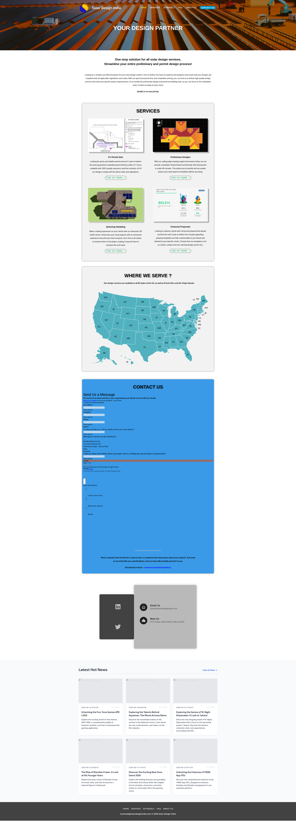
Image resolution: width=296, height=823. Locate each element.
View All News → (210, 670)
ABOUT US (191, 7)
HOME (143, 7)
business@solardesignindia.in (157, 567)
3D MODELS (169, 7)
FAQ (180, 7)
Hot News (116, 707)
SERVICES (155, 7)
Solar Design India (106, 8)
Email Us (155, 605)
